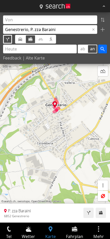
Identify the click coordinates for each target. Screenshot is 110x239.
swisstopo (23, 201)
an (92, 49)
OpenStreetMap (41, 201)
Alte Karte (35, 58)
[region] (55, 117)
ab (82, 49)
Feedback (12, 58)
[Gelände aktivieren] (103, 71)
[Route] (88, 213)
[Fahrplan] (101, 213)
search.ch (10, 201)
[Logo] (58, 6)
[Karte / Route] (41, 6)
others (57, 201)
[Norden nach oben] (103, 83)
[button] (54, 104)
